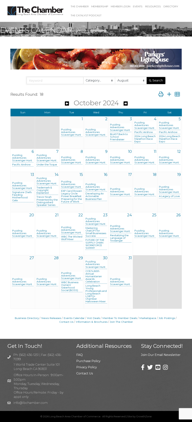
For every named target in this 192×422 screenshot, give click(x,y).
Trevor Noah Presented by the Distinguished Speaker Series (47, 201)
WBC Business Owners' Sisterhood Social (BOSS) (69, 286)
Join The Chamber (121, 321)
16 (105, 174)
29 (80, 258)
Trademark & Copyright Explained (44, 190)
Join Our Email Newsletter (161, 355)
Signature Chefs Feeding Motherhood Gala (22, 196)
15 (81, 174)
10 (130, 151)
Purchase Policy (88, 361)
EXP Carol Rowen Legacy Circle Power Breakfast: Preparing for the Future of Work (71, 196)
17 (130, 174)
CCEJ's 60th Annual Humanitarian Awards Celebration (94, 276)
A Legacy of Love (169, 196)
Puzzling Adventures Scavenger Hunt (71, 132)
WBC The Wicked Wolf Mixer (71, 238)
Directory (171, 6)
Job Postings (167, 318)
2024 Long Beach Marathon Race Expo (145, 139)
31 (130, 258)
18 (154, 174)
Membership (99, 6)
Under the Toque (47, 164)
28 (56, 258)
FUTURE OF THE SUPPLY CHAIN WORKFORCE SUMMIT (95, 244)
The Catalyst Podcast (86, 15)
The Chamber (80, 6)
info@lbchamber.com (30, 403)
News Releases (51, 318)
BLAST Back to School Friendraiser (119, 137)
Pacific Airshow (143, 132)
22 (80, 215)
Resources (153, 6)
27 (31, 258)
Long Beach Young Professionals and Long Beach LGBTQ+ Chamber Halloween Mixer (96, 294)
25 (154, 215)
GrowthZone (144, 416)
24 (129, 215)
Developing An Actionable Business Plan (95, 196)
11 (155, 151)
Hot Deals (93, 318)
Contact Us (84, 373)
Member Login (120, 6)
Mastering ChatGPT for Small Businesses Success (96, 232)
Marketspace (147, 318)
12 (179, 151)
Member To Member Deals (119, 318)
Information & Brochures (91, 321)
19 (179, 174)
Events (137, 6)
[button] (161, 94)
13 (32, 174)
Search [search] (157, 80)
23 (105, 215)
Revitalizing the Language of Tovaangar (119, 238)
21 (56, 215)
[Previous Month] (67, 103)
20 (31, 215)
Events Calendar (74, 318)
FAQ (79, 355)
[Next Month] (126, 103)
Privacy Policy (86, 367)
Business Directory (27, 318)
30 (105, 258)
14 (56, 174)
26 (178, 215)
